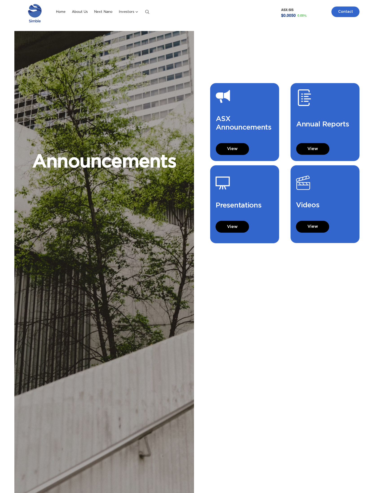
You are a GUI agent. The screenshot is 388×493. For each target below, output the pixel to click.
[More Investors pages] (137, 12)
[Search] (147, 12)
